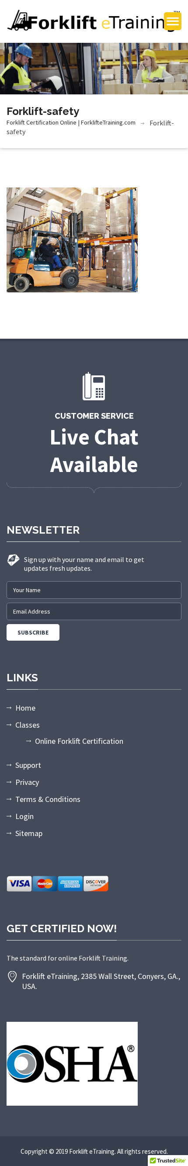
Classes (27, 725)
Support (28, 765)
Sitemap (28, 833)
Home (25, 708)
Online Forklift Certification (79, 741)
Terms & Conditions (47, 799)
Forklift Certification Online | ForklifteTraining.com (71, 122)
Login (24, 816)
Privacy (27, 782)
